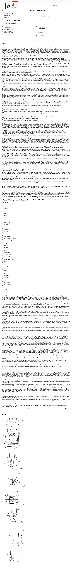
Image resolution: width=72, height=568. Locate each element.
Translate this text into (3, 1)
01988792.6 (10, 15)
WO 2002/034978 (38, 16)
